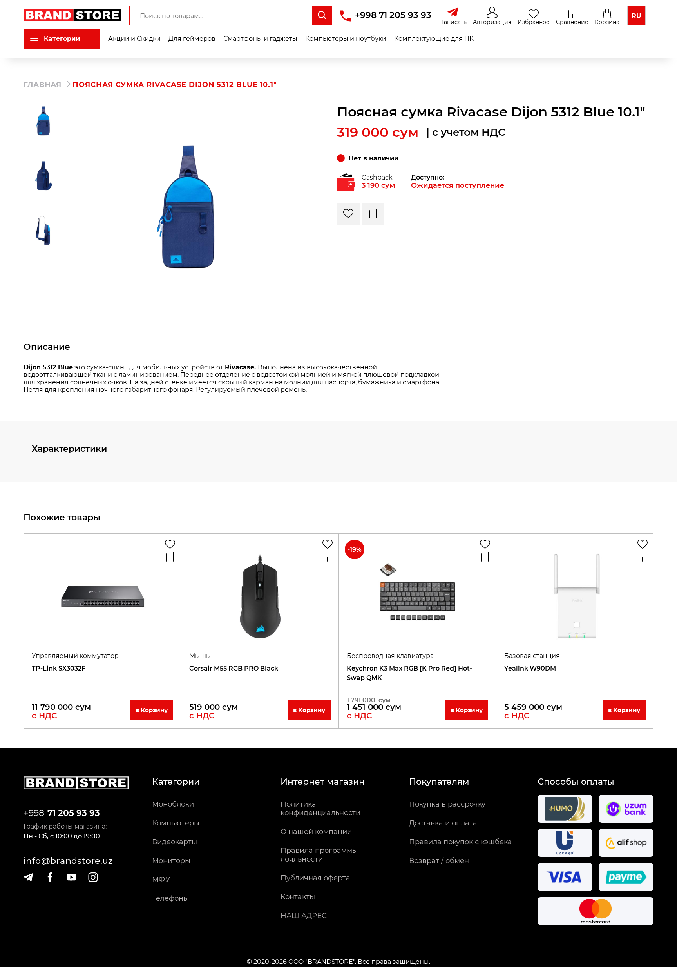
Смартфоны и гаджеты (260, 38)
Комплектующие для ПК (434, 38)
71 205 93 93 (73, 813)
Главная (43, 84)
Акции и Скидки (134, 38)
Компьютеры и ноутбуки (345, 38)
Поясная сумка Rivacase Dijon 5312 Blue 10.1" (174, 84)
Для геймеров (191, 38)
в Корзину (152, 710)
